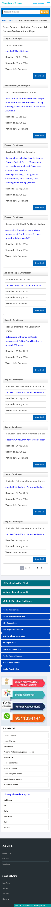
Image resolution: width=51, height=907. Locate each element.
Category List (12, 21)
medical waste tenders (12, 779)
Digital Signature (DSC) (12, 649)
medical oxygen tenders (13, 774)
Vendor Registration (11, 669)
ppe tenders (8, 747)
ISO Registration (9, 643)
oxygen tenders (10, 736)
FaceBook (6, 883)
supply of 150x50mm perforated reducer (25, 392)
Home (4, 21)
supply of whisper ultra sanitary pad (23, 285)
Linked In (5, 899)
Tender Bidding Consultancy (14, 617)
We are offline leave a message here (30, 906)
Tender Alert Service (11, 610)
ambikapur (8, 800)
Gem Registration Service (13, 630)
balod (6, 806)
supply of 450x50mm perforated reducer (25, 487)
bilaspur (7, 828)
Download (39, 76)
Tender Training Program (12, 656)
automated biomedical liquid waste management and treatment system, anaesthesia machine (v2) (23, 234)
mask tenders (9, 757)
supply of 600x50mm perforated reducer (25, 534)
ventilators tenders (11, 785)
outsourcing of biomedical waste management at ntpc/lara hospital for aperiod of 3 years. (24, 341)
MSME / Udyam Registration (14, 636)
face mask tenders (11, 763)
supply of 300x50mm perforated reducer (25, 440)
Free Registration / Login (17, 583)
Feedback (6, 864)
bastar (6, 811)
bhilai (6, 822)
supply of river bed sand (17, 51)
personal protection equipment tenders (19, 752)
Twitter (5, 889)
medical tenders (10, 741)
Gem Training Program (11, 663)
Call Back (5, 859)
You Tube (5, 894)
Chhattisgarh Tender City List (16, 794)
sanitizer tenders (10, 768)
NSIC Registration (10, 623)
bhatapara (8, 817)
